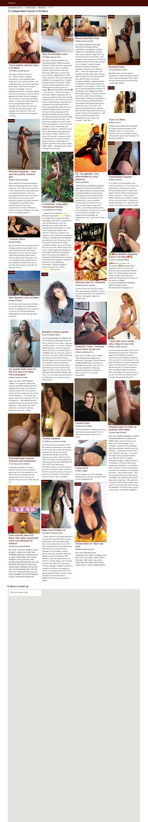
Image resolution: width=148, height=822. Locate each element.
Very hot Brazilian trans (54, 54)
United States (30, 7)
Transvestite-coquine (120, 176)
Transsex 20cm (17, 239)
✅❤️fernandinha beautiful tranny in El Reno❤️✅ (123, 255)
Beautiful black (117, 66)
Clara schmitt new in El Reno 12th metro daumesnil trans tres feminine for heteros (23, 539)
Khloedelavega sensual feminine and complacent (22, 459)
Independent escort (15, 7)
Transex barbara (51, 438)
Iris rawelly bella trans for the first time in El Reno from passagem (22, 372)
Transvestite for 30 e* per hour (89, 545)
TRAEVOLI (11, 3)
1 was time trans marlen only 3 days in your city (121, 342)
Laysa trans (81, 468)
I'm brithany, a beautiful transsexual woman (54, 205)
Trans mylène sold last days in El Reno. (24, 66)
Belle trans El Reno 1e (53, 530)
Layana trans (82, 423)
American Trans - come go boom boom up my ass (89, 347)
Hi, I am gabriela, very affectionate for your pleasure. (87, 176)
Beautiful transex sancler (55, 332)
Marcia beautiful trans (87, 38)
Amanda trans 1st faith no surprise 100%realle (123, 428)
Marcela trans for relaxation (90, 282)
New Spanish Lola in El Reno (24, 297)
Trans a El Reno (117, 119)
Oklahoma (42, 7)
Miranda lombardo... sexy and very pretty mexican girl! (22, 174)
